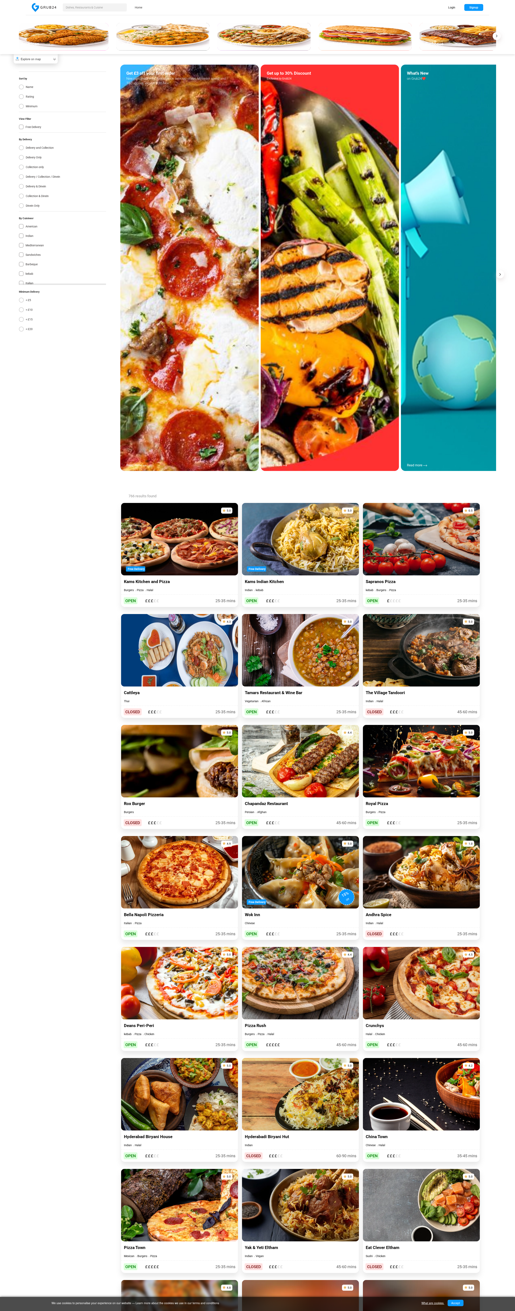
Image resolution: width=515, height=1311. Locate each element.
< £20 (29, 329)
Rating (30, 96)
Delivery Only (34, 157)
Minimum (31, 106)
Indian (29, 235)
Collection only (35, 167)
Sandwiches (33, 254)
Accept (455, 1303)
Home (138, 7)
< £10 (29, 309)
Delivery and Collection (40, 147)
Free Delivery (33, 127)
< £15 (29, 319)
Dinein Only (33, 205)
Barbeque (32, 264)
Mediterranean (35, 245)
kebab (29, 273)
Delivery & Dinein (36, 186)
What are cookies (432, 1303)
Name (29, 87)
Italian (29, 283)
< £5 (28, 300)
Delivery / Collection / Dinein (43, 176)
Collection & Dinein (37, 196)
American (31, 226)
